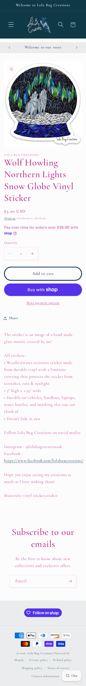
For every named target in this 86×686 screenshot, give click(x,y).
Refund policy (62, 660)
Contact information (45, 676)
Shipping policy (32, 668)
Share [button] (13, 318)
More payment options (43, 303)
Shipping (9, 218)
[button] (11, 25)
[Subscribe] (70, 581)
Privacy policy (38, 660)
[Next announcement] (76, 47)
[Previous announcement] (9, 47)
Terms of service (58, 668)
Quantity (10, 242)
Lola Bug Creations (40, 653)
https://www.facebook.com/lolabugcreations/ (43, 460)
